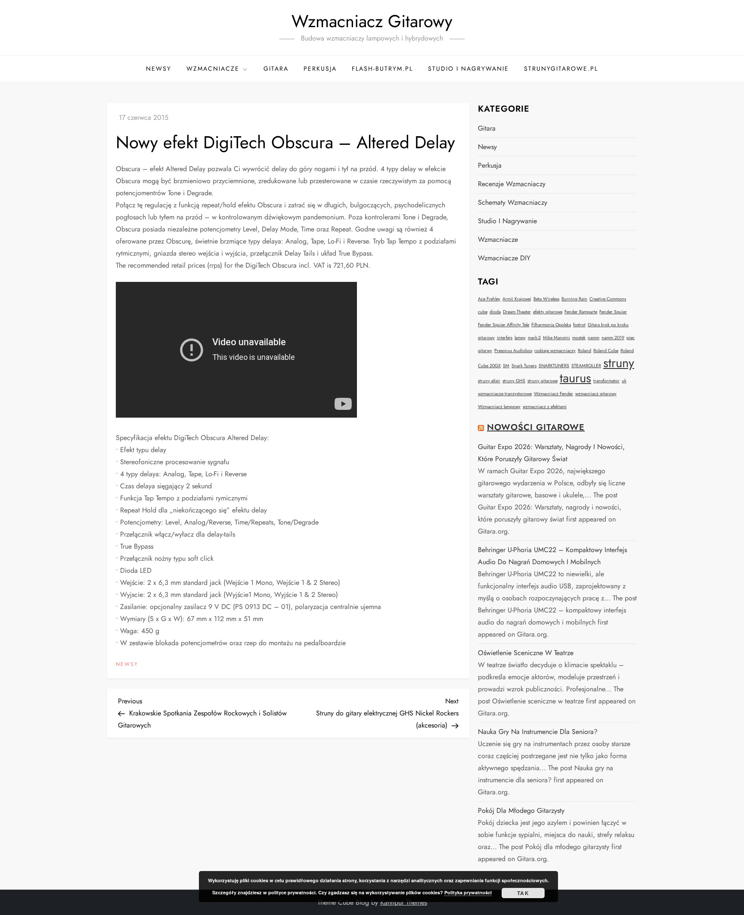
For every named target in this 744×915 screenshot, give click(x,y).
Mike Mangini (556, 337)
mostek (579, 337)
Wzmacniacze (212, 68)
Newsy (158, 68)
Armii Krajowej (516, 299)
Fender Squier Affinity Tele (503, 325)
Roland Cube (605, 350)
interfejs (504, 337)
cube (482, 312)
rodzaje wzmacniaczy (555, 350)
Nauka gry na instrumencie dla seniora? (538, 732)
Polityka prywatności (468, 892)
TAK (523, 893)
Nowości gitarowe (536, 427)
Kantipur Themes (403, 902)
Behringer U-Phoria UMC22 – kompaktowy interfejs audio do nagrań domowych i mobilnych (552, 556)
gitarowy (486, 337)
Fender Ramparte (580, 312)
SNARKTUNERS (554, 365)
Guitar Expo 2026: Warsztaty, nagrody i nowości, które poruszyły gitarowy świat (551, 453)
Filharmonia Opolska (551, 325)
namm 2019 (612, 337)
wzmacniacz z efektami (545, 406)
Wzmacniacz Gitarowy (372, 21)
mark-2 (534, 337)
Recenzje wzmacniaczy (512, 184)
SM (506, 365)
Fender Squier (613, 312)
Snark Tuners (524, 365)
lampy (520, 337)
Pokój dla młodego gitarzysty (521, 810)
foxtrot (579, 325)
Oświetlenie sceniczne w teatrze (526, 653)
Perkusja (320, 68)
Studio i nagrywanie (468, 68)
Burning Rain (574, 299)
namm (593, 337)
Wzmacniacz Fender (553, 393)
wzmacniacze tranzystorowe (505, 393)
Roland (584, 350)
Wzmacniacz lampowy (499, 406)
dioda (495, 312)
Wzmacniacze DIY (504, 258)
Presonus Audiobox (513, 350)
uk (624, 381)
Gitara (276, 68)
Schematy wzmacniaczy (512, 202)
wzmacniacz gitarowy (596, 393)
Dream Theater (517, 312)
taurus (575, 378)
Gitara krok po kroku (608, 325)
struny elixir (489, 381)
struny (618, 363)
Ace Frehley (489, 299)
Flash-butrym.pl (382, 68)
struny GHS (513, 381)
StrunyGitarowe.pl (561, 68)
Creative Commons (607, 299)
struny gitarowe (542, 381)
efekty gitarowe (547, 312)
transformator (606, 381)
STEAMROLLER (586, 365)
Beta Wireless (546, 299)
